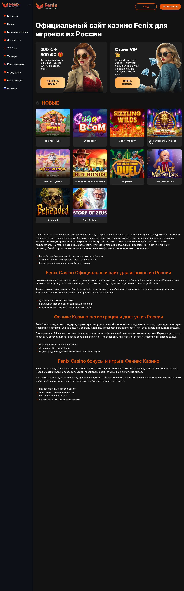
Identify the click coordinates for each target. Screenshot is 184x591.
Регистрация (170, 6)
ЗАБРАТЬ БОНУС (53, 83)
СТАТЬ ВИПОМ (127, 83)
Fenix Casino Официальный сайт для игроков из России (71, 256)
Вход (146, 6)
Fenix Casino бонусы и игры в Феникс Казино (65, 263)
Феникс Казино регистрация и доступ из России (67, 259)
